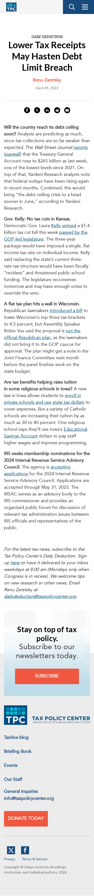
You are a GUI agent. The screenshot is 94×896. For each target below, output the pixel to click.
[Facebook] (25, 853)
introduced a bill (66, 311)
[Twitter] (11, 853)
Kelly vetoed (63, 226)
